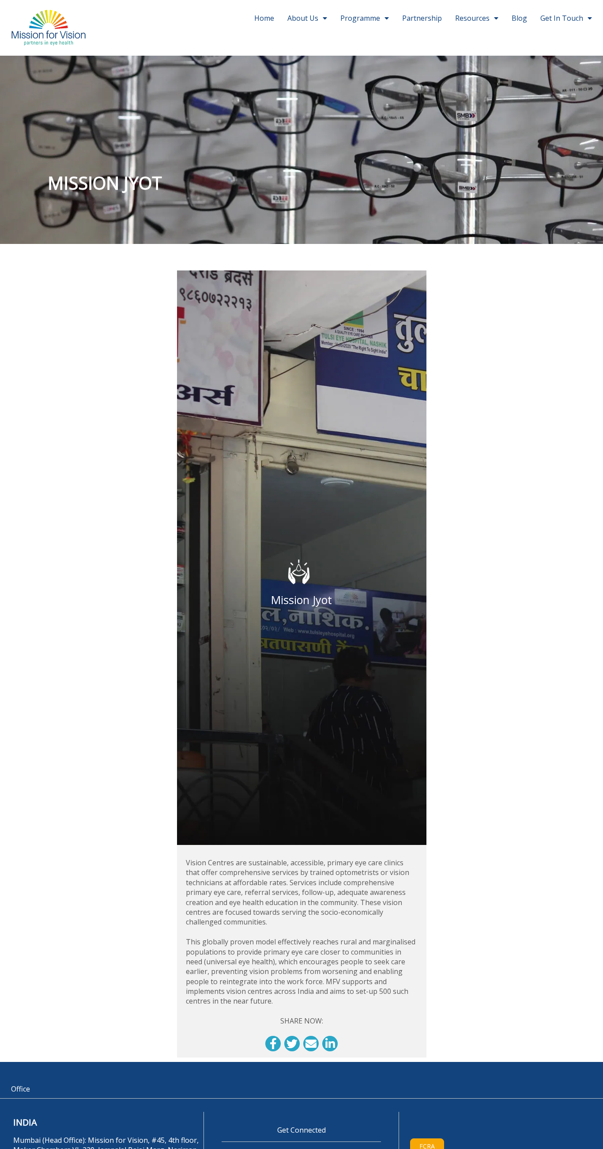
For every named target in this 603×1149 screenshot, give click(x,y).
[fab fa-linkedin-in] (330, 1043)
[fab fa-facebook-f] (273, 1043)
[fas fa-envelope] (311, 1043)
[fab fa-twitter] (292, 1043)
